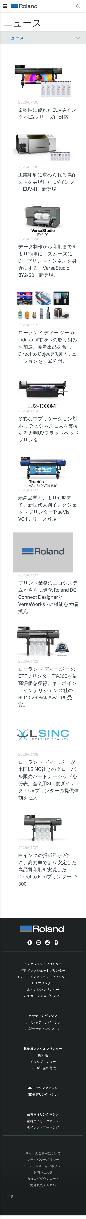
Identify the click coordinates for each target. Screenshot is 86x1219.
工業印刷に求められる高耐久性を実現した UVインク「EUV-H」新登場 (47, 182)
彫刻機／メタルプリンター (43, 1048)
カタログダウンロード (43, 1179)
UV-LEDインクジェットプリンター (43, 977)
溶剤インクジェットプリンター (43, 971)
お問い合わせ (43, 1172)
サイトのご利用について (43, 1153)
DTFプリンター (43, 983)
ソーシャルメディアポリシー (43, 1166)
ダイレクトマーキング (43, 1127)
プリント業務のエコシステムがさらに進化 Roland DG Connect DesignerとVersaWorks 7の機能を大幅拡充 (48, 597)
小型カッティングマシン (43, 1029)
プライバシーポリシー (43, 1160)
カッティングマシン (43, 1016)
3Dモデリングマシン (43, 1088)
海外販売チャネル (43, 1185)
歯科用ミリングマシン (43, 1114)
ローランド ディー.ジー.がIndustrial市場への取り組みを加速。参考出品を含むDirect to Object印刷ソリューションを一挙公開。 (47, 347)
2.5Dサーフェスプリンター (43, 996)
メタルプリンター (43, 1062)
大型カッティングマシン (43, 1022)
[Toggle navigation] (5, 6)
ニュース (15, 38)
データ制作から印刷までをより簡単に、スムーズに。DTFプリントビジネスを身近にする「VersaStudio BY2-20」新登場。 (47, 261)
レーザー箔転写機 (43, 1068)
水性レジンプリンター (43, 990)
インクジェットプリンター (43, 964)
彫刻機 (43, 1055)
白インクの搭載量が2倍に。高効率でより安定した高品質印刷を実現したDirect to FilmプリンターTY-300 (48, 869)
